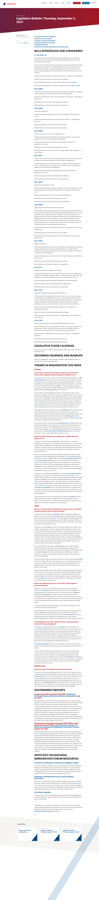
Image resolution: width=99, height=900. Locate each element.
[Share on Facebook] (17, 43)
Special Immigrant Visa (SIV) (70, 458)
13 (66, 97)
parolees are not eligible (43, 487)
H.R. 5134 (38, 321)
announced (54, 441)
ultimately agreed (70, 416)
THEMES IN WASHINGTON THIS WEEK (44, 42)
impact (81, 559)
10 (59, 76)
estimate (36, 466)
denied (57, 514)
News (56, 3)
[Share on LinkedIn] (23, 43)
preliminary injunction (43, 644)
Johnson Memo (46, 594)
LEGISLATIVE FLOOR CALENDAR (43, 38)
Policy (51, 3)
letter (55, 498)
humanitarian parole (75, 473)
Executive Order (42, 629)
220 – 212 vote (76, 85)
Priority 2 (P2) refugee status (45, 460)
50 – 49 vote (73, 82)
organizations (69, 657)
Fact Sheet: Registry (42, 792)
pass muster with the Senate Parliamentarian (57, 431)
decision (48, 527)
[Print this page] (28, 43)
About (68, 3)
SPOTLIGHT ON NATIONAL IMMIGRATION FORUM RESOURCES (51, 47)
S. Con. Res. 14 (40, 55)
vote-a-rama (53, 433)
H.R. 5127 (38, 290)
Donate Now (86, 3)
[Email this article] (25, 43)
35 (67, 170)
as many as (42, 483)
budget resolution (39, 380)
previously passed (49, 389)
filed (79, 537)
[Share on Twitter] (20, 43)
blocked (45, 590)
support (72, 496)
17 (67, 307)
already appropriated (49, 682)
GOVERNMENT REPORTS (41, 45)
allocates (51, 393)
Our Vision (44, 3)
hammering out (63, 423)
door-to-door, (77, 468)
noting (69, 614)
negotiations (65, 410)
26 (66, 227)
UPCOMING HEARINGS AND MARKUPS (45, 40)
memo (45, 552)
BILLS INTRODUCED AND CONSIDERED (45, 36)
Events (62, 3)
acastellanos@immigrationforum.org (44, 811)
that (72, 614)
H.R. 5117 (38, 268)
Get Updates (77, 3)
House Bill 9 (40, 676)
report (43, 403)
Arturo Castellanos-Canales (22, 37)
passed (73, 378)
